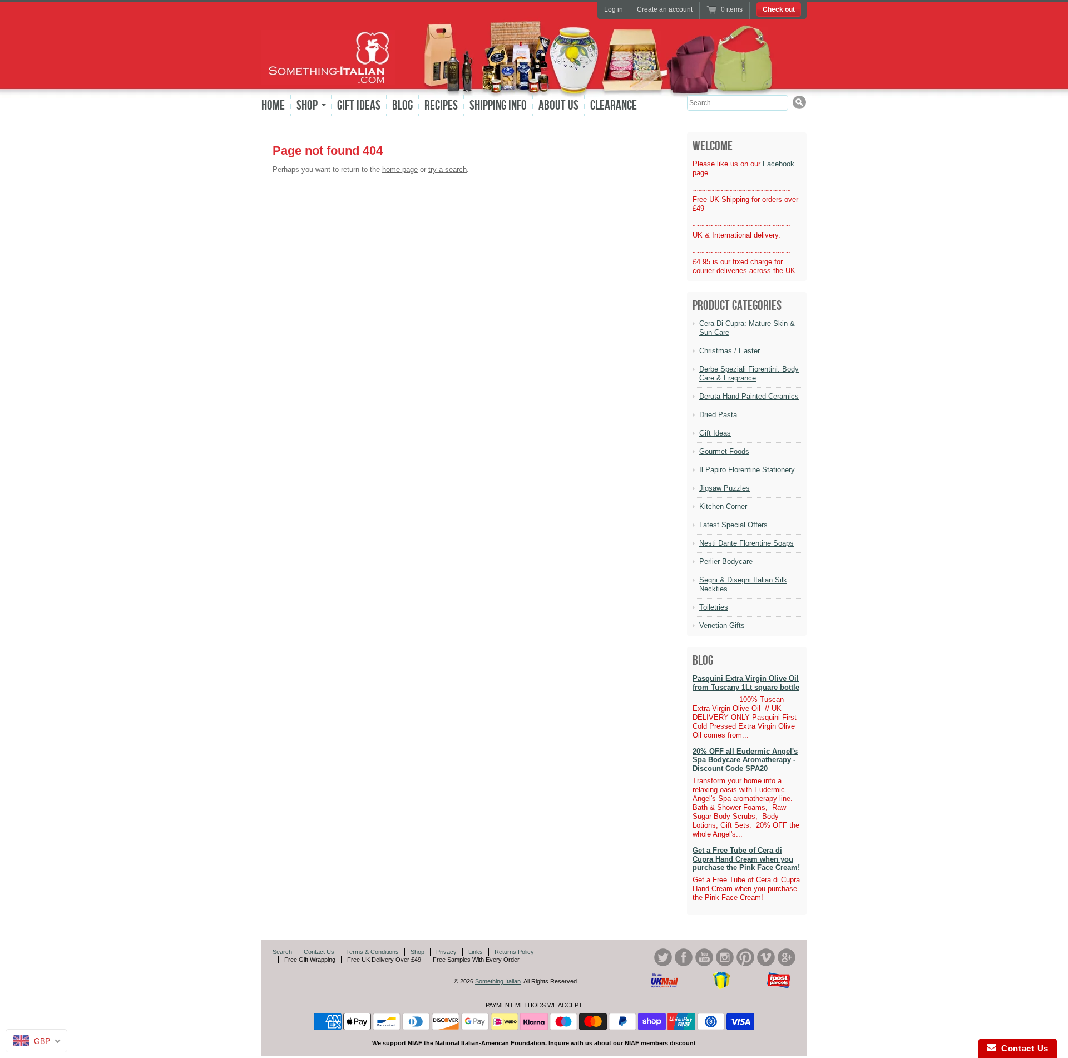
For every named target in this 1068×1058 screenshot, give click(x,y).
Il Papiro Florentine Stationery (747, 470)
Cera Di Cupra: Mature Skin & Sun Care (747, 328)
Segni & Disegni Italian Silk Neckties (743, 584)
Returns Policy (514, 951)
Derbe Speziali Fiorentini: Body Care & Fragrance (749, 373)
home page (400, 169)
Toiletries (713, 607)
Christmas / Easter (729, 351)
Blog (402, 105)
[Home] (328, 77)
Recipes (441, 105)
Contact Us (319, 951)
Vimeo (766, 957)
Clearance (613, 105)
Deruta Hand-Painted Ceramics (749, 396)
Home (273, 105)
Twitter (663, 957)
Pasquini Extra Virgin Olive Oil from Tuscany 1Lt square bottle (746, 682)
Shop (417, 951)
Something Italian (498, 981)
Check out (779, 9)
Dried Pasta (718, 415)
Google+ (786, 957)
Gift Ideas (358, 105)
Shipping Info (498, 105)
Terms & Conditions (372, 951)
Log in (613, 9)
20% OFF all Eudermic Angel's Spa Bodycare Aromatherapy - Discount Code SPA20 (745, 760)
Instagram (725, 957)
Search (282, 951)
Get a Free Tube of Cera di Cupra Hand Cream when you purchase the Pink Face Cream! (746, 859)
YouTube (704, 957)
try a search (447, 169)
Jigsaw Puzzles (724, 488)
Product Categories (737, 306)
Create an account (665, 9)
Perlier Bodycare (726, 561)
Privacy (446, 951)
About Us (558, 105)
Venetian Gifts (722, 625)
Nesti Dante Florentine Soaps (746, 543)
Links (475, 951)
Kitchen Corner (723, 506)
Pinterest (745, 957)
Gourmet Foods (724, 451)
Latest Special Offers (733, 525)
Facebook (778, 164)
